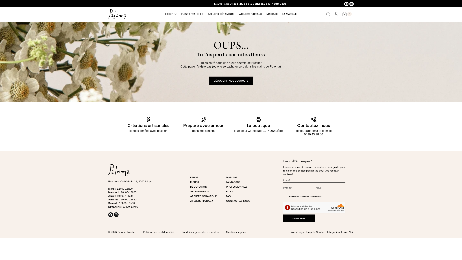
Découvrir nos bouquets (231, 81)
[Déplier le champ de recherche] (328, 14)
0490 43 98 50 (313, 134)
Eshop (169, 14)
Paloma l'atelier (126, 232)
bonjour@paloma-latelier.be (313, 130)
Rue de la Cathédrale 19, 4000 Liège (263, 4)
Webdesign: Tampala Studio (307, 232)
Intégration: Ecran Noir (340, 232)
